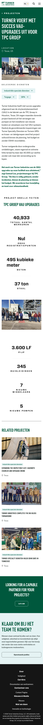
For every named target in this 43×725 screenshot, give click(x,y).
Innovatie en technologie (21, 709)
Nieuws (21, 701)
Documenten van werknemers (21, 684)
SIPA (23, 97)
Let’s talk (21, 604)
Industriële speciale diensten (16, 90)
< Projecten (11, 13)
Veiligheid (21, 676)
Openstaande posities (21, 655)
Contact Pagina (21, 692)
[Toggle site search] (34, 4)
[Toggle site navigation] (39, 4)
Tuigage (7, 97)
